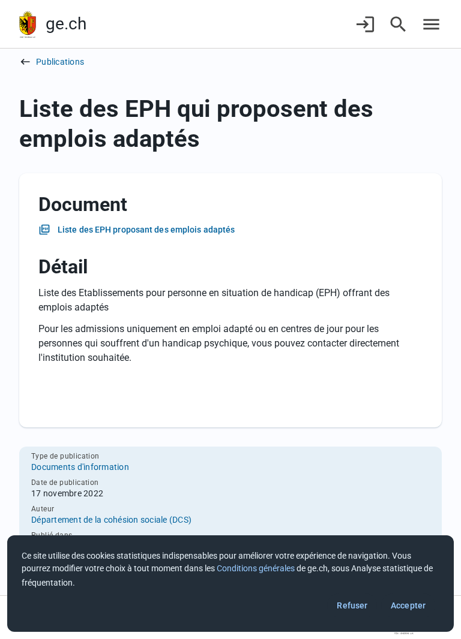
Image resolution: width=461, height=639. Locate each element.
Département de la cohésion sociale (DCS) (111, 520)
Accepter (408, 605)
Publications (60, 62)
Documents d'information (80, 467)
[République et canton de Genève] (27, 24)
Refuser (352, 605)
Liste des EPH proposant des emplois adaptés (146, 229)
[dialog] (230, 583)
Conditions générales (256, 568)
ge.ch (66, 24)
